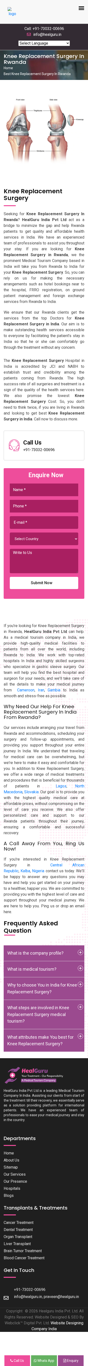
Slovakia (31, 792)
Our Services (15, 1174)
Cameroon (25, 690)
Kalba (25, 871)
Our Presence (15, 1181)
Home (8, 68)
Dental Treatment (18, 1229)
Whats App (45, 1361)
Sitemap (11, 1167)
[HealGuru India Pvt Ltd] (36, 1075)
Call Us (18, 1361)
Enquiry (72, 1361)
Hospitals (12, 1188)
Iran (41, 690)
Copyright (14, 1311)
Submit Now (41, 583)
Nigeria (38, 871)
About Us (11, 1160)
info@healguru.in (47, 34)
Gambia (54, 690)
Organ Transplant (18, 1236)
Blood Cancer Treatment (24, 1258)
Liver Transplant (17, 1243)
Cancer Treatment (18, 1222)
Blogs (9, 1195)
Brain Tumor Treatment (23, 1251)
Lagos (61, 786)
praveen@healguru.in (61, 1296)
